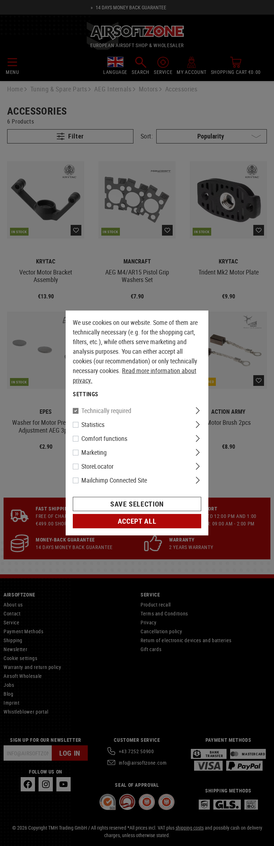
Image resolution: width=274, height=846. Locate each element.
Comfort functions (104, 438)
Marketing (94, 452)
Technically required (106, 410)
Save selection (137, 504)
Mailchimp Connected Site (114, 480)
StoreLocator (97, 466)
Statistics (93, 424)
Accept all (137, 521)
